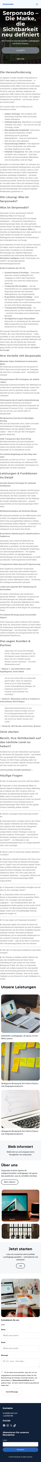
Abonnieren (20, 1449)
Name (3, 1329)
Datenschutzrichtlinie (21, 1380)
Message (4, 1355)
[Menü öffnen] (37, 4)
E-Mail (5, 1440)
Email (3, 1342)
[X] (11, 1425)
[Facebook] (4, 1425)
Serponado (8, 4)
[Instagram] (7, 1425)
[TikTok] (14, 1425)
